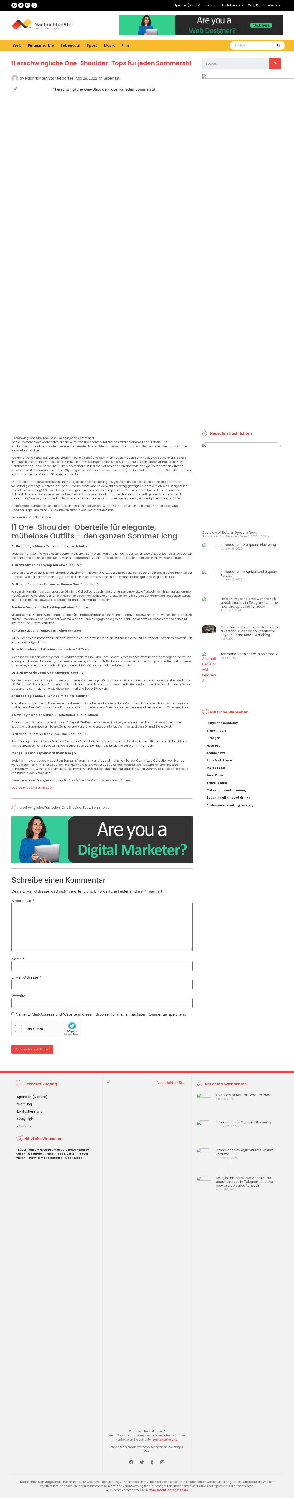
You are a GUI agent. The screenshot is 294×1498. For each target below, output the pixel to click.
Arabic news (215, 753)
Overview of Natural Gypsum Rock (229, 532)
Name (18, 959)
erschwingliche (31, 807)
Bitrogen (213, 738)
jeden (55, 807)
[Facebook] (14, 5)
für (47, 807)
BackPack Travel (219, 760)
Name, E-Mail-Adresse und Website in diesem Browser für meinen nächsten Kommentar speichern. (101, 1014)
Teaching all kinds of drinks (228, 797)
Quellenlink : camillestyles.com (32, 788)
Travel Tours (216, 731)
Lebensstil (70, 45)
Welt (17, 45)
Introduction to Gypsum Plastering (248, 544)
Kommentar (22, 900)
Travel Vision (216, 783)
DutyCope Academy (222, 723)
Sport (92, 45)
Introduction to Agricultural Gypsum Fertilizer (249, 573)
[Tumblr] (34, 5)
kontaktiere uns (232, 5)
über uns (274, 5)
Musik (109, 45)
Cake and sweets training (226, 790)
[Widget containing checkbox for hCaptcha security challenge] (46, 1028)
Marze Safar (216, 768)
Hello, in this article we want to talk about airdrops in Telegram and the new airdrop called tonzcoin (249, 602)
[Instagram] (27, 5)
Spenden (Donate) (187, 5)
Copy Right (255, 5)
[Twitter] (21, 5)
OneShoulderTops (76, 807)
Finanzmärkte (41, 45)
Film (125, 45)
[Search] (278, 45)
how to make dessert (45, 1158)
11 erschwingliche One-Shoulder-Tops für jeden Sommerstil (101, 63)
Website (18, 996)
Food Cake (214, 775)
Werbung (211, 5)
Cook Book (73, 1158)
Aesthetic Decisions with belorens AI (249, 654)
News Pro (213, 746)
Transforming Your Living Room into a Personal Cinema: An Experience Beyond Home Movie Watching (249, 631)
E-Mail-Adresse (26, 977)
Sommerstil (101, 807)
